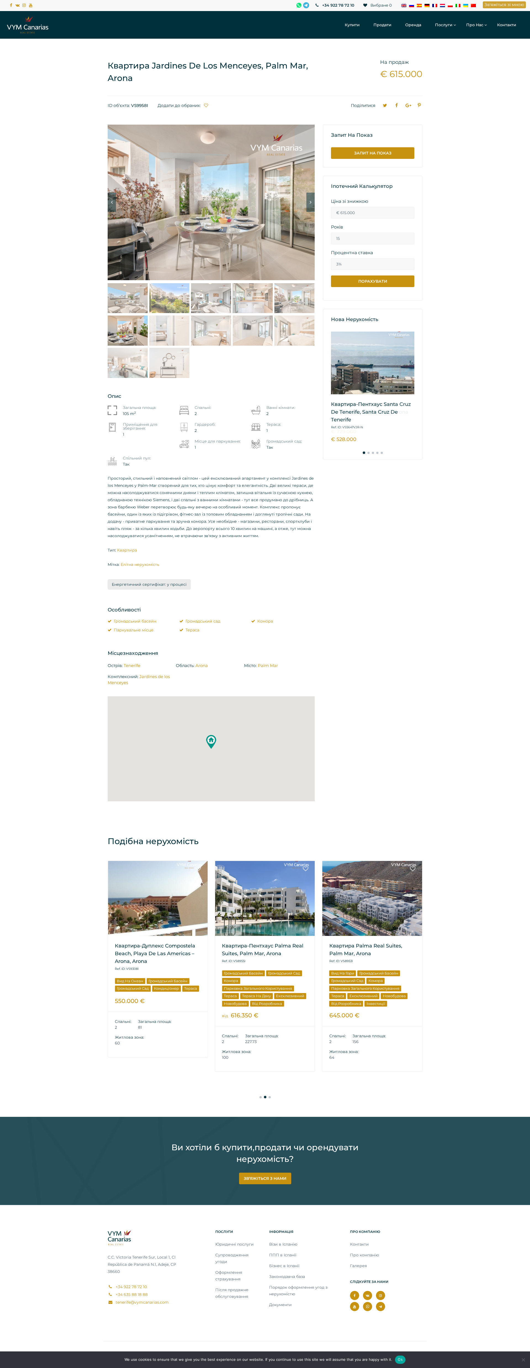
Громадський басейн (135, 621)
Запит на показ (372, 153)
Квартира (127, 550)
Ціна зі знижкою (349, 201)
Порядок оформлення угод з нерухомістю (298, 1290)
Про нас (474, 24)
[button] (211, 742)
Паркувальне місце (133, 629)
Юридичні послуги (234, 1244)
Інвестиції (376, 1003)
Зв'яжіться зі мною (504, 4)
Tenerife (132, 665)
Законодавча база (287, 1276)
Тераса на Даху (256, 996)
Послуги (443, 24)
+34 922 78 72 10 (337, 5)
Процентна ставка (352, 253)
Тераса (192, 629)
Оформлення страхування (228, 1276)
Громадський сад (203, 621)
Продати (382, 24)
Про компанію (364, 1255)
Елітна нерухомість (140, 564)
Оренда (413, 24)
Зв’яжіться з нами (265, 1178)
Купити (352, 24)
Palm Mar (268, 665)
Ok (400, 1359)
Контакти (506, 24)
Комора (265, 621)
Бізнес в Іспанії (284, 1265)
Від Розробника (267, 1003)
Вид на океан (130, 981)
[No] (523, 1359)
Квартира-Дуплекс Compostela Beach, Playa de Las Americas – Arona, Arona (155, 953)
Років (337, 227)
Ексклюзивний (290, 996)
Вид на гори (342, 973)
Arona (201, 665)
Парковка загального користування (258, 988)
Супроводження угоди (231, 1258)
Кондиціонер (166, 988)
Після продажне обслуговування (231, 1293)
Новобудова (235, 1003)
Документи (280, 1304)
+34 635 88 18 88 (131, 1294)
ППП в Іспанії (282, 1255)
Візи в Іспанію (283, 1244)
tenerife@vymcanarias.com (142, 1302)
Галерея (358, 1265)
